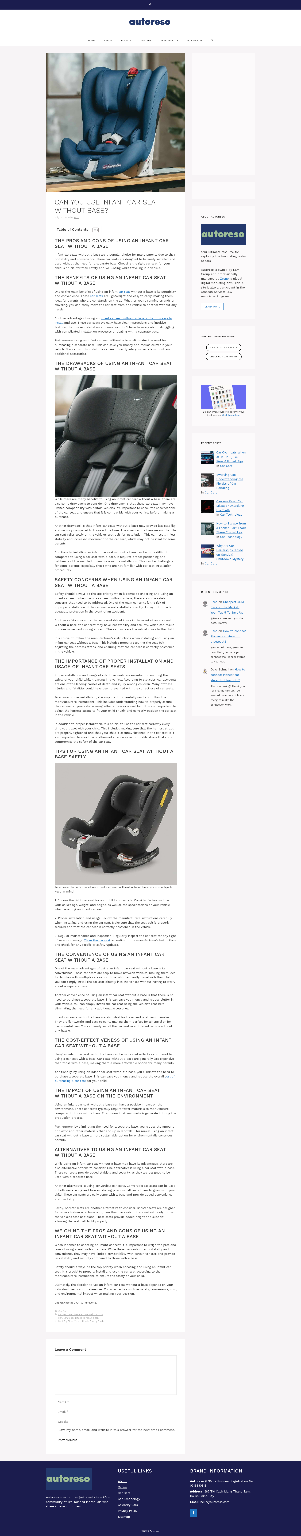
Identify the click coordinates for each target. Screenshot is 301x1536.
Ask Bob (146, 40)
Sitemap (124, 1516)
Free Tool (167, 40)
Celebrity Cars (128, 1505)
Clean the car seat (97, 940)
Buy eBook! (194, 40)
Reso (214, 602)
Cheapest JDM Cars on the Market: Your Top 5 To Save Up (227, 607)
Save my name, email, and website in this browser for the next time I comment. (117, 1430)
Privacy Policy (127, 1511)
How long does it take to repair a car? (78, 1318)
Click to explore (231, 415)
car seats (96, 296)
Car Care (226, 466)
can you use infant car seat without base (80, 1314)
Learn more (212, 306)
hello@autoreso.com (215, 1502)
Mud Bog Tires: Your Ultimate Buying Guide (81, 1321)
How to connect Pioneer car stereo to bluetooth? (228, 636)
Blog (124, 40)
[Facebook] (150, 5)
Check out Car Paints (224, 356)
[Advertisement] (223, 114)
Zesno (224, 278)
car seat (124, 291)
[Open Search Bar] (211, 40)
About (108, 40)
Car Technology (231, 514)
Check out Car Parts (223, 347)
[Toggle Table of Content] (94, 230)
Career (122, 1487)
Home (91, 40)
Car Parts (63, 1311)
